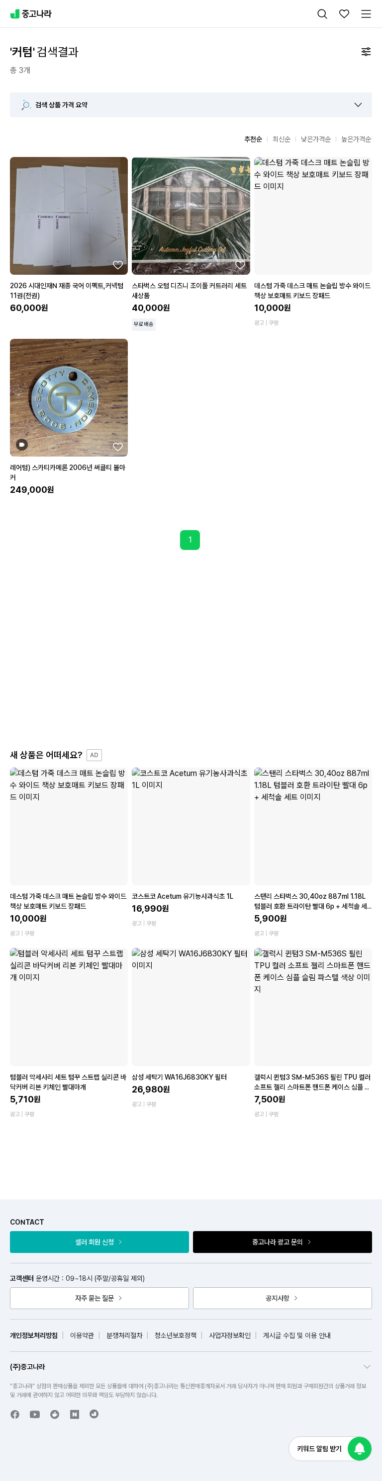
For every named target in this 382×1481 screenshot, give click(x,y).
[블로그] (75, 1414)
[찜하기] (118, 265)
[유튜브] (35, 1414)
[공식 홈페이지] (94, 1413)
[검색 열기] (322, 14)
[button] (358, 105)
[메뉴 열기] (366, 14)
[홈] (31, 14)
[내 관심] (344, 14)
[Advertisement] (201, 649)
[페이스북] (15, 1414)
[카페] (55, 1414)
